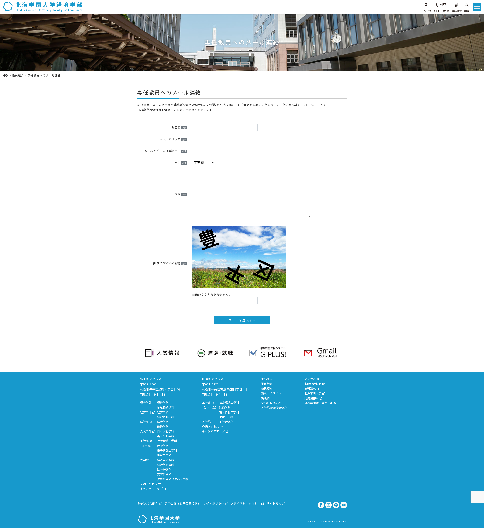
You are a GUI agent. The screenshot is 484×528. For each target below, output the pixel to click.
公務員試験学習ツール (318, 403)
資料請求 (310, 388)
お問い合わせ (312, 384)
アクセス (310, 379)
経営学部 (145, 412)
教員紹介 (266, 388)
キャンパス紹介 (147, 503)
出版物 (265, 398)
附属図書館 (311, 398)
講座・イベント (271, 393)
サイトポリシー (213, 503)
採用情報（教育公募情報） (182, 503)
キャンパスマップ (151, 489)
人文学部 (145, 431)
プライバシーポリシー (245, 503)
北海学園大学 (312, 393)
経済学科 (162, 402)
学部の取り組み (271, 403)
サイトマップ (276, 503)
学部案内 (266, 379)
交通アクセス (148, 484)
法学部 (144, 422)
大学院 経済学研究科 (274, 408)
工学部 (144, 441)
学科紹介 (266, 384)
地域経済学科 (165, 407)
